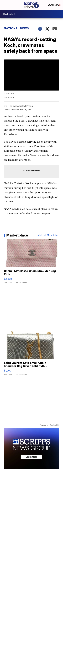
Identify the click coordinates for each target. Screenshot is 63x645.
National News (16, 28)
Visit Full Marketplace (48, 235)
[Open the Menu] (5, 5)
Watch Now (53, 5)
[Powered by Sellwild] (54, 425)
